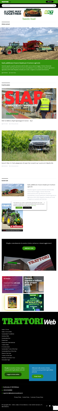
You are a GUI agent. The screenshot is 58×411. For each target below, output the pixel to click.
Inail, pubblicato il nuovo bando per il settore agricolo (21, 63)
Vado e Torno (5, 329)
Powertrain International (8, 342)
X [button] (44, 202)
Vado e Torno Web (7, 331)
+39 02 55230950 (7, 390)
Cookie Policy (25, 397)
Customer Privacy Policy (36, 397)
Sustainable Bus (6, 338)
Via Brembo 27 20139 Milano (11, 387)
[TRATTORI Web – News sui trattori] (6, 1)
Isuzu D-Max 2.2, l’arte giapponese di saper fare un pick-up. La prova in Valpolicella (27, 163)
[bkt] (29, 13)
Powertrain (5, 340)
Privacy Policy (17, 397)
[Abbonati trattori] (12, 302)
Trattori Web (5, 344)
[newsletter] (33, 302)
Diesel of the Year (6, 353)
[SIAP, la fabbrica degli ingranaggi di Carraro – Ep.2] (29, 103)
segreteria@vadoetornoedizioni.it (13, 393)
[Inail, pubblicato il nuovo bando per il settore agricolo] (29, 43)
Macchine (16, 166)
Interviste (16, 123)
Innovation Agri (6, 360)
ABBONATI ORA (29, 248)
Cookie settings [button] (27, 207)
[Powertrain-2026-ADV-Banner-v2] (33, 284)
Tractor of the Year (7, 355)
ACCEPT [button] (19, 207)
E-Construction (6, 347)
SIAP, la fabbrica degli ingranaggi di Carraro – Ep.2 (17, 121)
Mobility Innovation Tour (8, 357)
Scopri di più (37, 376)
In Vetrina (12, 123)
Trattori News (13, 72)
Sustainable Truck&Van (8, 334)
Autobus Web (5, 336)
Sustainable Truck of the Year (9, 349)
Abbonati (50, 1)
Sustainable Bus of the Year (9, 351)
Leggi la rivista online (13, 374)
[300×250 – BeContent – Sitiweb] (12, 284)
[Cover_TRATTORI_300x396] (29, 217)
